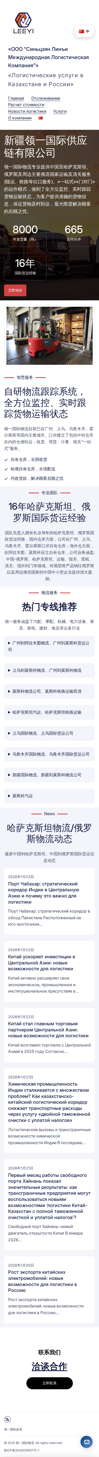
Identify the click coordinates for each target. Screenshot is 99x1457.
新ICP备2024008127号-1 (21, 1450)
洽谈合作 (49, 1366)
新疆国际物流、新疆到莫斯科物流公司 (46, 774)
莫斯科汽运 (22, 795)
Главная (16, 98)
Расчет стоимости (26, 104)
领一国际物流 (25, 1443)
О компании (19, 117)
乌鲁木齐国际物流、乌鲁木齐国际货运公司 (51, 754)
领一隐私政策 (13, 1429)
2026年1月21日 (20, 1077)
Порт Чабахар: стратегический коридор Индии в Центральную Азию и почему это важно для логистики (43, 893)
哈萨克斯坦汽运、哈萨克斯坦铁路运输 (46, 712)
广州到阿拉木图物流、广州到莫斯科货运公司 (49, 646)
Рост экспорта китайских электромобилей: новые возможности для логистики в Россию (42, 1281)
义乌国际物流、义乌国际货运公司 (42, 733)
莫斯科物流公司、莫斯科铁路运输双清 (46, 691)
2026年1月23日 (21, 876)
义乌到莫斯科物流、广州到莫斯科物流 (46, 670)
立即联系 (49, 1383)
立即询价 (15, 290)
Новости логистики (27, 111)
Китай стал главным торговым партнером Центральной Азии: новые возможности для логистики (48, 1029)
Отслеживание (45, 98)
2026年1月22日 (21, 1017)
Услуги (60, 111)
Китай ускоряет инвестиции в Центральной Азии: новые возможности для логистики (41, 962)
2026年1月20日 (21, 1265)
